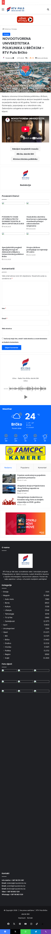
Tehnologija (9, 614)
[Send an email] (13, 58)
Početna (7, 29)
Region (7, 654)
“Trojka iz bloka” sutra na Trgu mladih (19, 2)
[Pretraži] (48, 10)
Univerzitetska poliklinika (25, 159)
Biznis (7, 603)
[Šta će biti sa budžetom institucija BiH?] (25, 673)
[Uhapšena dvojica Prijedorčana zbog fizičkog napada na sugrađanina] (9, 489)
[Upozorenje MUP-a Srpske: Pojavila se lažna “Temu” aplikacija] (9, 674)
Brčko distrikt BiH (26, 154)
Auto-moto (9, 599)
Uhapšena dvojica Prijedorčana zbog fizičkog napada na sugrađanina (31, 488)
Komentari (42, 467)
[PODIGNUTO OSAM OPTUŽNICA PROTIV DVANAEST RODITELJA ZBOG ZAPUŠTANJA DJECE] (13, 208)
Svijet (7, 658)
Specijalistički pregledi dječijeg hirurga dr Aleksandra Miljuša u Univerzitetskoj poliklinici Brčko (13, 252)
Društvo (8, 643)
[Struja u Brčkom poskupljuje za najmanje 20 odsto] (37, 238)
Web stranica (7, 328)
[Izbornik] (3, 10)
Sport (5, 625)
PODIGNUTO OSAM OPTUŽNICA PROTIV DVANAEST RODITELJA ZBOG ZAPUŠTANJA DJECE (13, 220)
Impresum (22, 918)
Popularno (25, 467)
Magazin (6, 595)
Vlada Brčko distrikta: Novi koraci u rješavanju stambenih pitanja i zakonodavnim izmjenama (36, 221)
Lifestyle (8, 610)
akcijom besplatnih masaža (25, 149)
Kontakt (30, 918)
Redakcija (9, 58)
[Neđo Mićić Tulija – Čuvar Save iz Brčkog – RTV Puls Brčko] (41, 673)
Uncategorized (8, 628)
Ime (4, 308)
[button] (25, 397)
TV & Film (8, 618)
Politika (8, 651)
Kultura (7, 606)
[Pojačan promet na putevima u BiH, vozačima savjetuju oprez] (9, 694)
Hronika (8, 647)
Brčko (7, 640)
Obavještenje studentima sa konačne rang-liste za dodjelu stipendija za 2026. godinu (30, 499)
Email (4, 318)
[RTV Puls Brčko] (15, 9)
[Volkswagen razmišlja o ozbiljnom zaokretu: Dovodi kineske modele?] (9, 684)
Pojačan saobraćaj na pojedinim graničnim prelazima (31, 476)
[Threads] (42, 924)
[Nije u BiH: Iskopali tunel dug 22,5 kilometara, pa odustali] (25, 684)
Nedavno (8, 467)
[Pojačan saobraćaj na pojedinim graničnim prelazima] (9, 478)
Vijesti (5, 632)
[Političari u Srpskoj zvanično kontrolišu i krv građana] (41, 684)
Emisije (14, 29)
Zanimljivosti (10, 621)
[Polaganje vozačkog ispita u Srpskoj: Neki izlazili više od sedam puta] (41, 779)
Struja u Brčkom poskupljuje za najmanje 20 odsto (37, 249)
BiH (6, 636)
